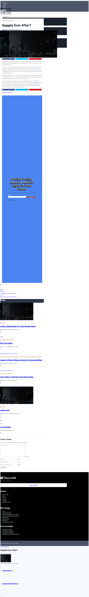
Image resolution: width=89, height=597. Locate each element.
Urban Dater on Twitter (7, 529)
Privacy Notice (19, 192)
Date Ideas (6, 23)
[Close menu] (0, 568)
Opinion (12, 20)
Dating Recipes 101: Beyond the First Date (8, 296)
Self (12, 92)
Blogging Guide (5, 519)
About (4, 1)
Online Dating (25, 356)
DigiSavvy (16, 543)
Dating (3, 92)
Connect (4, 497)
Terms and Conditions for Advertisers (10, 516)
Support (4, 6)
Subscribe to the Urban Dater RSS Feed (11, 534)
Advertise (4, 4)
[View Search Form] (1, 12)
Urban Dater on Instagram (8, 532)
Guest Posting (5, 3)
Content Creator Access (7, 522)
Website (19, 464)
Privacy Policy (5, 517)
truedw (4, 29)
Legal (3, 511)
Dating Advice (7, 18)
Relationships (8, 92)
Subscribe (31, 197)
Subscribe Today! (33, 485)
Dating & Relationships (6, 20)
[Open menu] (1, 14)
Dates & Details (7, 21)
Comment (27, 456)
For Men (20, 356)
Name (19, 459)
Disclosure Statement (7, 512)
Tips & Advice (39, 356)
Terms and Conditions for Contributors (10, 514)
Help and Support (6, 502)
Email (9, 195)
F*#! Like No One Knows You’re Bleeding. (8, 292)
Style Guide (4, 520)
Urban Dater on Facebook (8, 531)
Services (4, 499)
